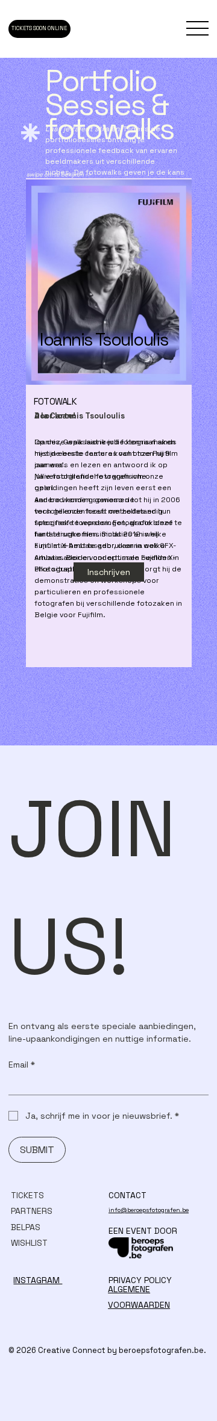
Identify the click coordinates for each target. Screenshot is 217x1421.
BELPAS (25, 1227)
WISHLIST (29, 1242)
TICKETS (27, 1195)
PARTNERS (31, 1210)
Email (21, 1065)
